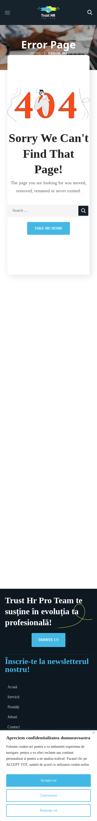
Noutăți (13, 707)
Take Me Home (48, 228)
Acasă (12, 687)
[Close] (94, 733)
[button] (89, 12)
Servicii (13, 697)
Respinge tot (48, 810)
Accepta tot (48, 780)
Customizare (48, 795)
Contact (13, 727)
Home (35, 53)
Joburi (12, 717)
